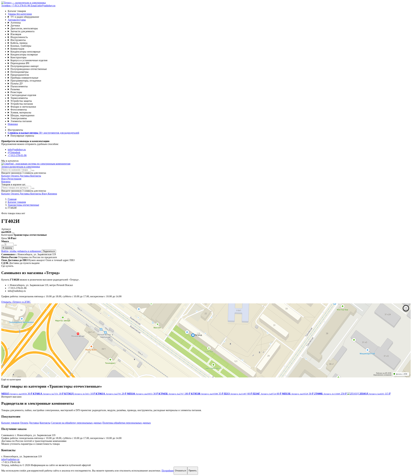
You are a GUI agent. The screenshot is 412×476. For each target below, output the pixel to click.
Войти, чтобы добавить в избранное (21, 251)
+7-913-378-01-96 (17, 155)
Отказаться (180, 470)
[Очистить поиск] (33, 170)
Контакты (45, 422)
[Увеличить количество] (15, 245)
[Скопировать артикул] (13, 232)
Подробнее (168, 470)
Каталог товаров (10, 422)
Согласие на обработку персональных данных (76, 422)
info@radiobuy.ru (17, 149)
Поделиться (49, 251)
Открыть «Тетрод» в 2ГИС (16, 301)
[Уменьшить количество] (2, 245)
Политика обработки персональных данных (126, 422)
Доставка (34, 422)
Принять (193, 470)
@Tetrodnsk (14, 152)
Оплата (24, 422)
